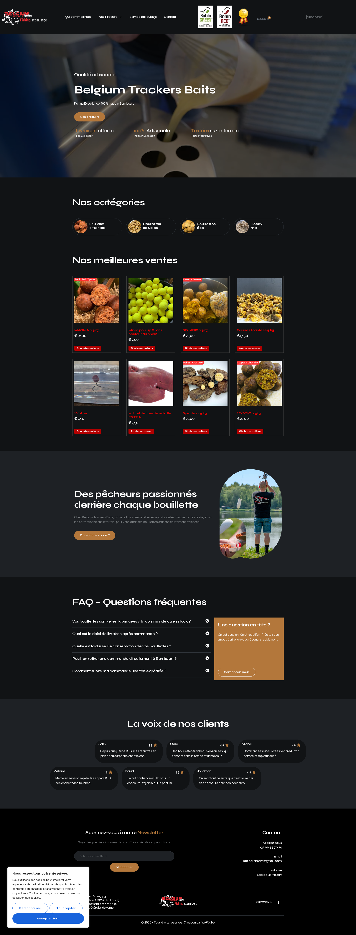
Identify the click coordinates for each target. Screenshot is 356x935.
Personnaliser (30, 908)
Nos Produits (108, 17)
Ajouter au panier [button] (249, 348)
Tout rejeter (66, 908)
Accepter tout (48, 918)
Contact (170, 17)
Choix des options (88, 348)
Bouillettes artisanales (97, 226)
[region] (48, 897)
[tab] (141, 623)
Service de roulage (143, 17)
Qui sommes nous (78, 17)
